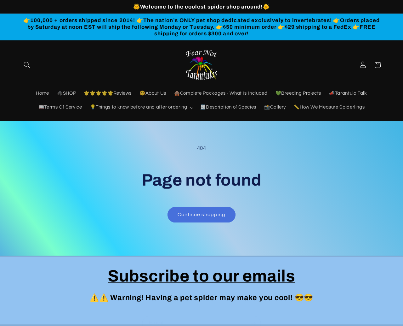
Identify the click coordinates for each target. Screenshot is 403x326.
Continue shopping (202, 214)
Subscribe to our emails (201, 276)
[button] (27, 65)
